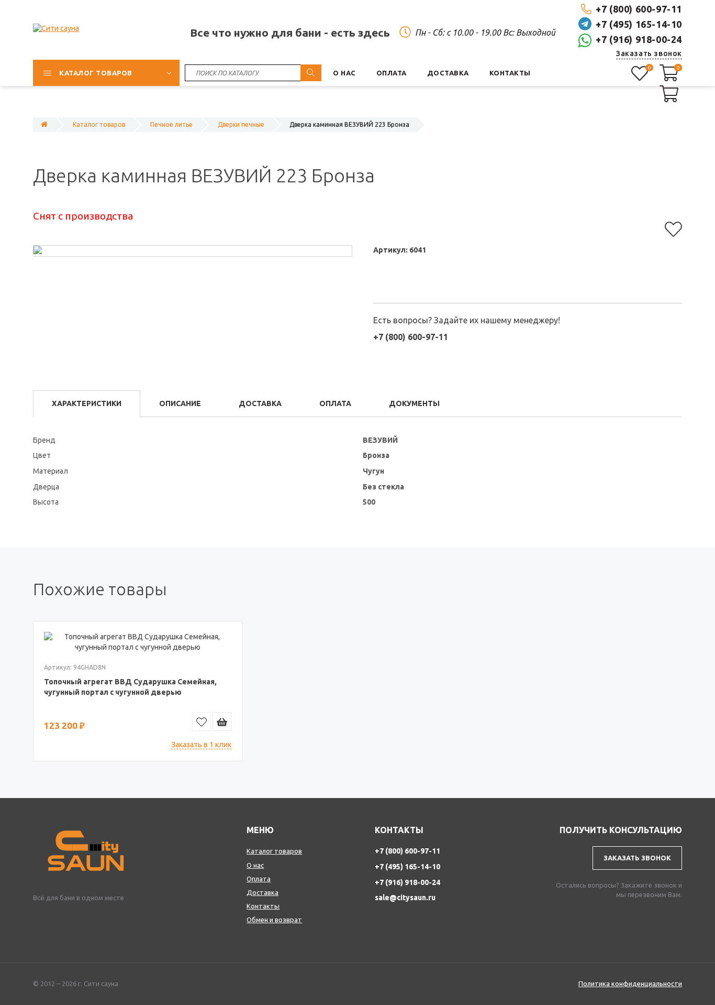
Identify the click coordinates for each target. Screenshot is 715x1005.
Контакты (263, 906)
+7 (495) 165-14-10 (639, 24)
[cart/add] (222, 721)
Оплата (259, 878)
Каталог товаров (99, 124)
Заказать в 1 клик (201, 744)
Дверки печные (241, 124)
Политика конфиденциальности (630, 983)
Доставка (262, 892)
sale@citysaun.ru (405, 897)
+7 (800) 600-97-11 (639, 9)
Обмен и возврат (274, 919)
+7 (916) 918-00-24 (639, 39)
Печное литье (171, 124)
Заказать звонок (649, 53)
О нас (255, 865)
